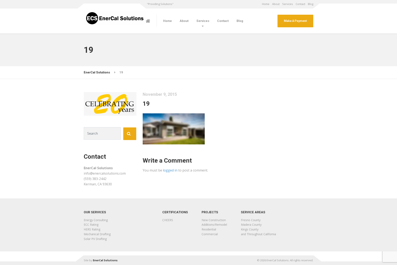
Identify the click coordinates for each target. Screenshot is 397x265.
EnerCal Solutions (105, 260)
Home (265, 4)
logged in (170, 170)
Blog (310, 4)
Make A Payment (295, 21)
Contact (300, 4)
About (276, 4)
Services (287, 4)
